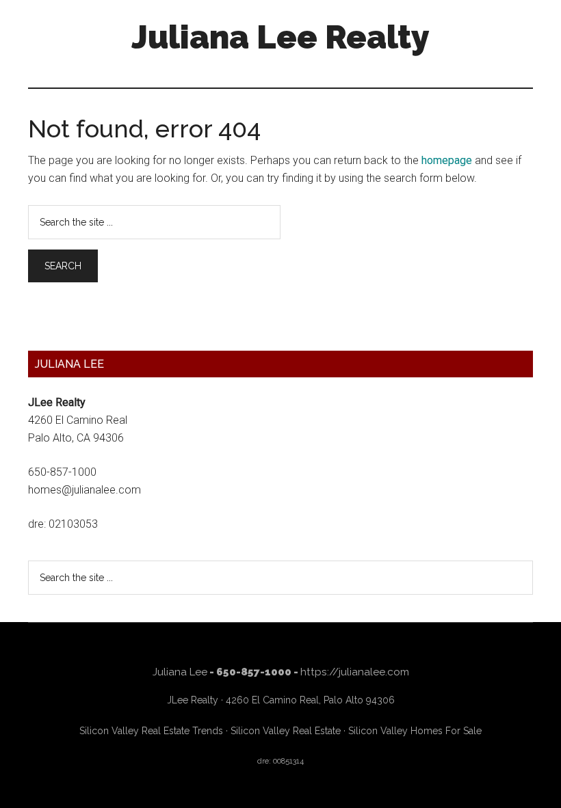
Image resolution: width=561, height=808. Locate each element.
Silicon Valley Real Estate (286, 730)
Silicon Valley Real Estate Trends (151, 730)
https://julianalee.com (354, 672)
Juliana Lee (180, 672)
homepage (446, 160)
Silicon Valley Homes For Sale (415, 730)
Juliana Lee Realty (280, 37)
